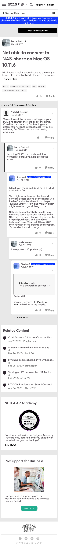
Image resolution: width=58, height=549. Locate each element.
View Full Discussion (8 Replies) (20, 105)
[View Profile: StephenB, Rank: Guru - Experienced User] (12, 178)
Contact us (29, 527)
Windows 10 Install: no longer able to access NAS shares (28, 347)
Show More (11, 79)
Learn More (29, 508)
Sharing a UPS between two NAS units (29, 372)
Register (40, 4)
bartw (14, 41)
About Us (29, 524)
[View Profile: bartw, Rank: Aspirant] (6, 42)
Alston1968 (30, 388)
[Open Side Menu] (4, 4)
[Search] (31, 4)
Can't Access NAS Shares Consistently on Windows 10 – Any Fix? (30, 337)
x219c (27, 378)
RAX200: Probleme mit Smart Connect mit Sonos (30, 384)
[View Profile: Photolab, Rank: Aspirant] (6, 113)
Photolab (15, 112)
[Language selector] (24, 5)
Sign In (50, 4)
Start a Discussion (37, 30)
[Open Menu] (54, 13)
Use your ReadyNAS (15, 12)
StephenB (21, 177)
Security (29, 531)
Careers (29, 529)
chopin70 (29, 353)
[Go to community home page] (13, 4)
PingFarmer (29, 341)
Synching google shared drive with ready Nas (31, 359)
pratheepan (31, 365)
